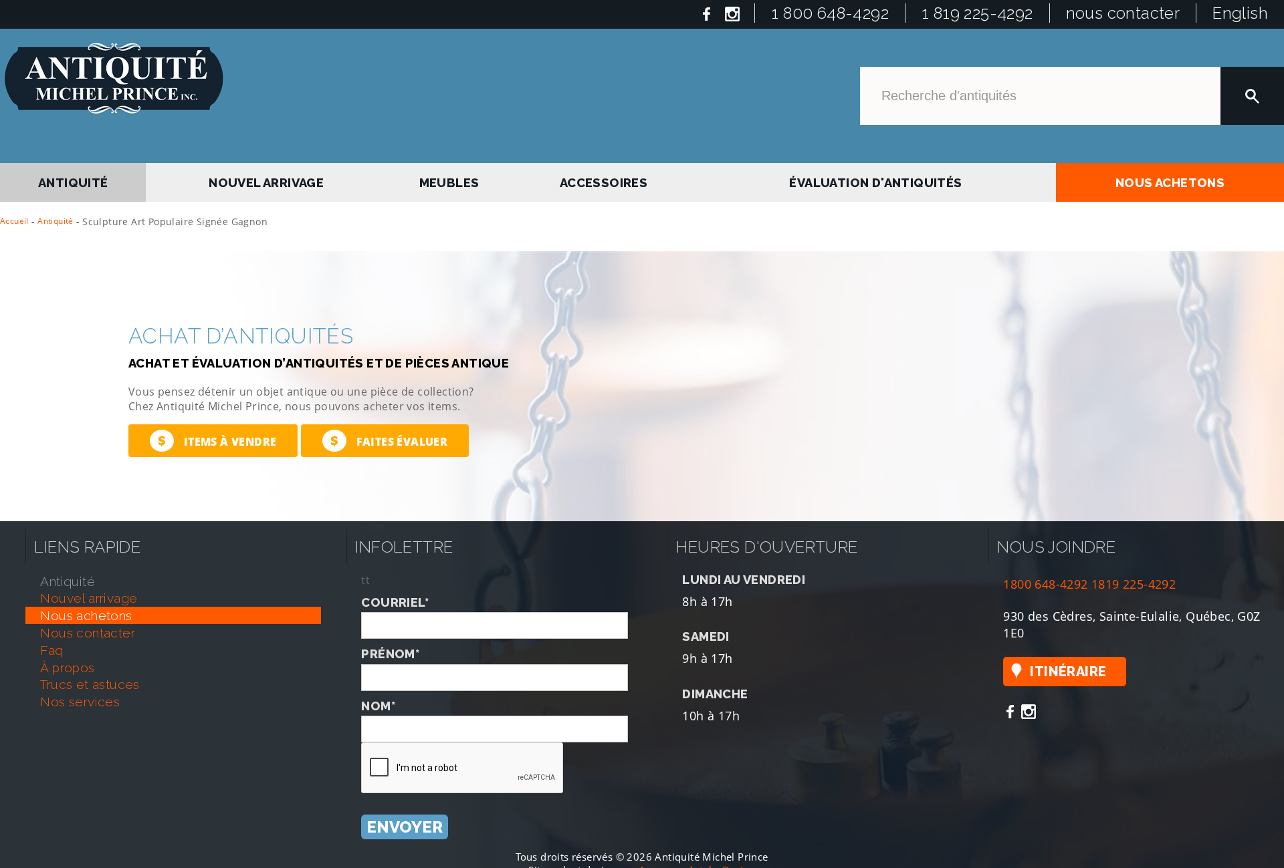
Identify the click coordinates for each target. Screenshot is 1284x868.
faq (51, 650)
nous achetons (1170, 180)
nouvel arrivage (268, 180)
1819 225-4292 (1133, 583)
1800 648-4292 (1045, 583)
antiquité (73, 180)
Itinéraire (1068, 672)
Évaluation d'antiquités (875, 180)
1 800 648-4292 (830, 13)
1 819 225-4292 (977, 13)
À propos (67, 667)
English (1240, 13)
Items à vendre (217, 441)
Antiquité (55, 221)
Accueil (14, 221)
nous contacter (1123, 13)
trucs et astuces (89, 684)
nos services (80, 701)
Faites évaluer (388, 441)
